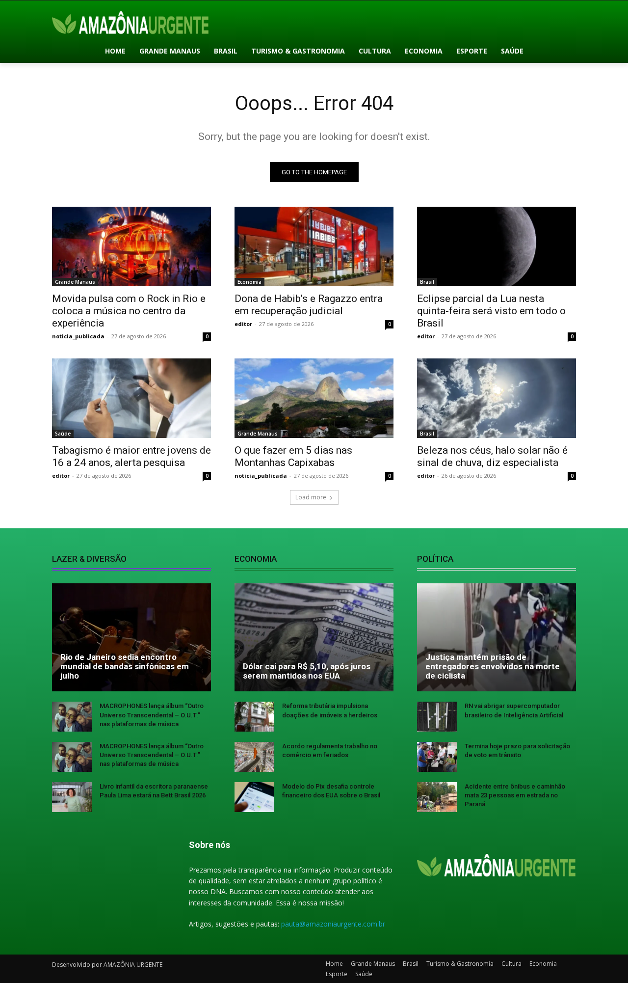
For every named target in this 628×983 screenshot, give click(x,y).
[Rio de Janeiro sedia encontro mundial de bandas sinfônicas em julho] (131, 637)
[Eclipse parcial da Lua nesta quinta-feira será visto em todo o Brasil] (496, 246)
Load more (310, 497)
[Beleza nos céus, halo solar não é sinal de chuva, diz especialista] (496, 398)
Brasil (427, 281)
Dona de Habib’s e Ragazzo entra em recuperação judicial (309, 305)
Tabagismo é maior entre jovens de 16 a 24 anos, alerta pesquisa (131, 456)
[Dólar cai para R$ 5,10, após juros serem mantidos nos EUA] (314, 637)
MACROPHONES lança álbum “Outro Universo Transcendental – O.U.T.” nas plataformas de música (152, 714)
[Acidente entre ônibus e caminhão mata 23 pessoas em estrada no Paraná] (437, 797)
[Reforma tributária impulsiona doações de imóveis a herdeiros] (254, 717)
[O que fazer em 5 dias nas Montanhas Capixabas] (314, 398)
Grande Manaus (75, 281)
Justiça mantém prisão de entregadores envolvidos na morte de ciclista (492, 666)
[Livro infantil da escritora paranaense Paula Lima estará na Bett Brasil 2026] (72, 797)
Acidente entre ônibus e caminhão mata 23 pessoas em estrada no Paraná (515, 795)
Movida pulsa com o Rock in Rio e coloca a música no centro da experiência (129, 311)
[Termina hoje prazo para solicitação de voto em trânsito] (437, 757)
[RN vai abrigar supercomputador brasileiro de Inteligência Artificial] (437, 717)
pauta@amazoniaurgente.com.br (333, 923)
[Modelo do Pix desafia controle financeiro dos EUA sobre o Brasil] (254, 797)
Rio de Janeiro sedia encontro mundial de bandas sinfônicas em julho (124, 666)
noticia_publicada (78, 336)
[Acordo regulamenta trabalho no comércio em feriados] (254, 757)
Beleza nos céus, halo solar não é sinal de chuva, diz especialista (492, 456)
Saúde (63, 433)
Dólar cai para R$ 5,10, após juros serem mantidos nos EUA (306, 671)
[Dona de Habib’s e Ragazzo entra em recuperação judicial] (314, 246)
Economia (249, 281)
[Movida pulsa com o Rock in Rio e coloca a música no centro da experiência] (131, 246)
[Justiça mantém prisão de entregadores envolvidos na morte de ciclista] (496, 637)
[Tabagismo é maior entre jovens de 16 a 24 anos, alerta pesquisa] (131, 398)
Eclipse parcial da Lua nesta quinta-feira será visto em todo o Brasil (491, 311)
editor (243, 324)
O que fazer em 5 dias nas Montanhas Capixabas (293, 456)
